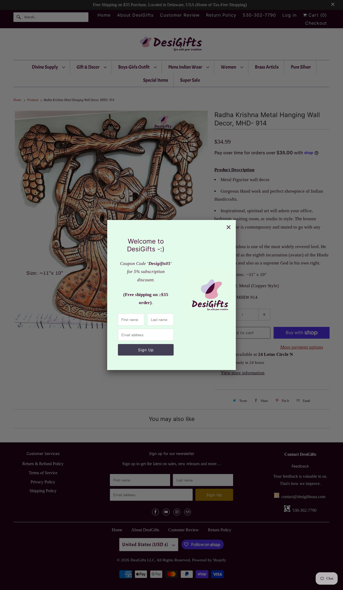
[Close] (228, 227)
